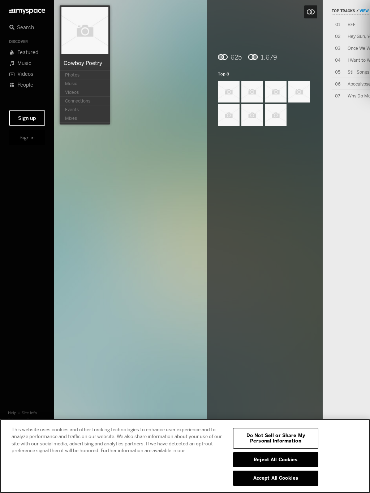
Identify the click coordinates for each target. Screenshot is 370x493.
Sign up (27, 118)
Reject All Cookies (275, 459)
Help (12, 412)
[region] (185, 456)
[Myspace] (27, 9)
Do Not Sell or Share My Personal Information (275, 438)
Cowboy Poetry (83, 62)
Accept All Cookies (275, 478)
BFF (352, 24)
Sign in (27, 137)
